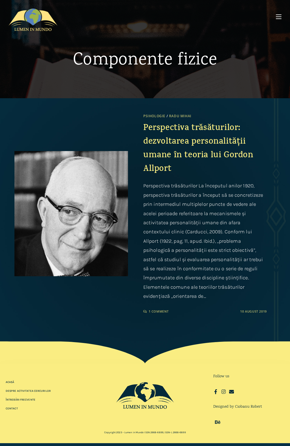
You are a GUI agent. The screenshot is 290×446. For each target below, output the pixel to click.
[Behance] (217, 422)
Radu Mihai (180, 116)
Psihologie (154, 116)
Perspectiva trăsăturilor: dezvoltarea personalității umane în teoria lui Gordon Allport (198, 149)
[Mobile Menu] (279, 16)
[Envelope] (231, 391)
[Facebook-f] (215, 391)
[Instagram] (223, 391)
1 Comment (159, 311)
